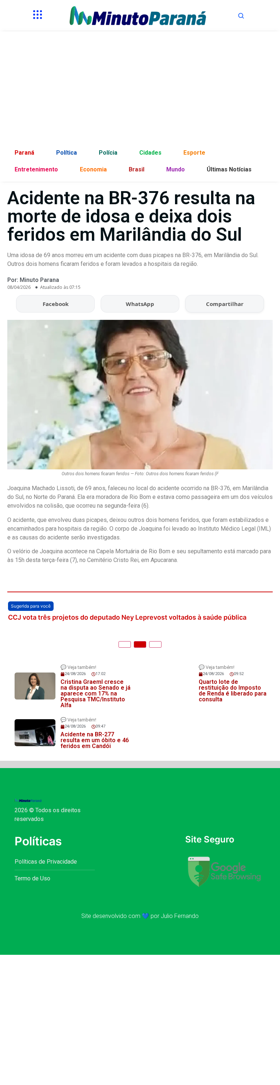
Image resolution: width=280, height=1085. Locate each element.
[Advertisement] (140, 90)
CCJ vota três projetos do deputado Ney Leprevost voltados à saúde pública (127, 617)
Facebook (56, 303)
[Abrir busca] (241, 15)
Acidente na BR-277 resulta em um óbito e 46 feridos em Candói (95, 740)
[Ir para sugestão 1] (124, 644)
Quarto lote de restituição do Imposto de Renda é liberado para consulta (233, 690)
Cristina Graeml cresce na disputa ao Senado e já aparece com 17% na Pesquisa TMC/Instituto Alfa (96, 693)
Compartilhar (225, 303)
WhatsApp (140, 303)
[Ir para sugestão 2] (140, 644)
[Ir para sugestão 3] (155, 644)
